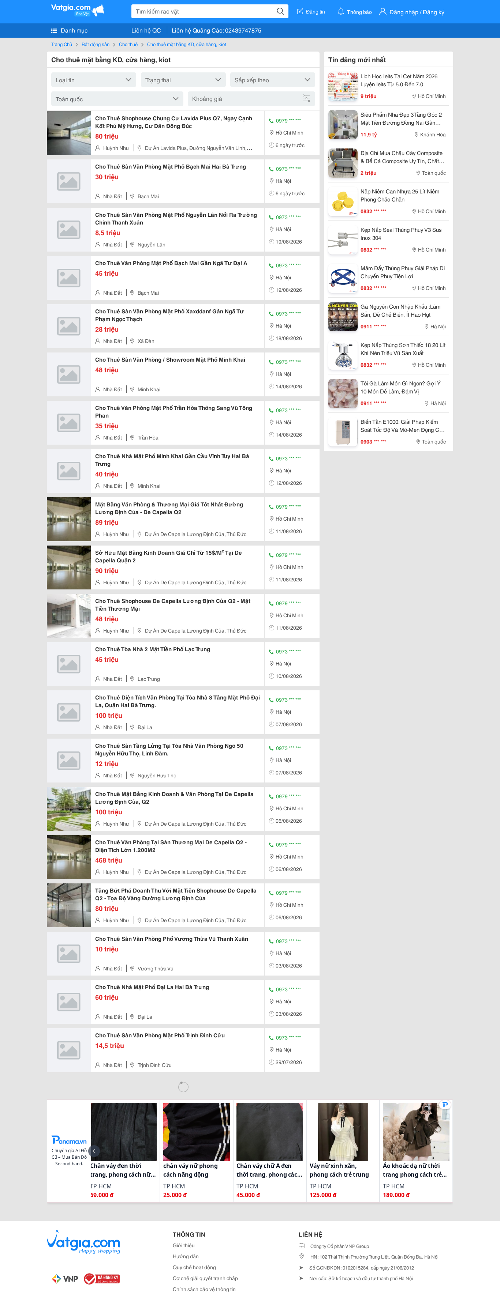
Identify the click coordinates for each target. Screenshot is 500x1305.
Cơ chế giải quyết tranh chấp (205, 1278)
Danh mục (73, 30)
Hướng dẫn (186, 1256)
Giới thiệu (184, 1245)
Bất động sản (95, 44)
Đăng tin (315, 11)
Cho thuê (128, 44)
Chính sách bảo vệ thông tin (204, 1289)
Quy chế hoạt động (194, 1267)
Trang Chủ (61, 44)
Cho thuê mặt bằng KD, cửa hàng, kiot (186, 44)
